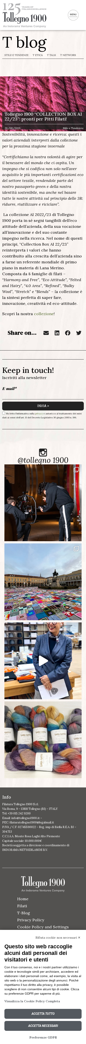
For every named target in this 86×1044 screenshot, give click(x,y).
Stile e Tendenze (16, 55)
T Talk (51, 55)
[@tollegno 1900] (43, 452)
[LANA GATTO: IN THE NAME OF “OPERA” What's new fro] (43, 739)
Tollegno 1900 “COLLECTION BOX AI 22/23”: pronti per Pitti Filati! (43, 116)
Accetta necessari (43, 1026)
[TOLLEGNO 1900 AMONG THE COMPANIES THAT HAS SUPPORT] (43, 581)
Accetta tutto (43, 1013)
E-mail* (9, 388)
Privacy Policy (30, 919)
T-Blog (23, 912)
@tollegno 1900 (43, 460)
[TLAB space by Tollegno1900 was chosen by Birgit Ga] (43, 660)
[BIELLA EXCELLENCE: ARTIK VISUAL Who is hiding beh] (43, 502)
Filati (22, 905)
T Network (68, 55)
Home (22, 898)
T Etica (38, 55)
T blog (24, 42)
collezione (44, 313)
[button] (46, 333)
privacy (39, 413)
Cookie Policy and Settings (43, 926)
